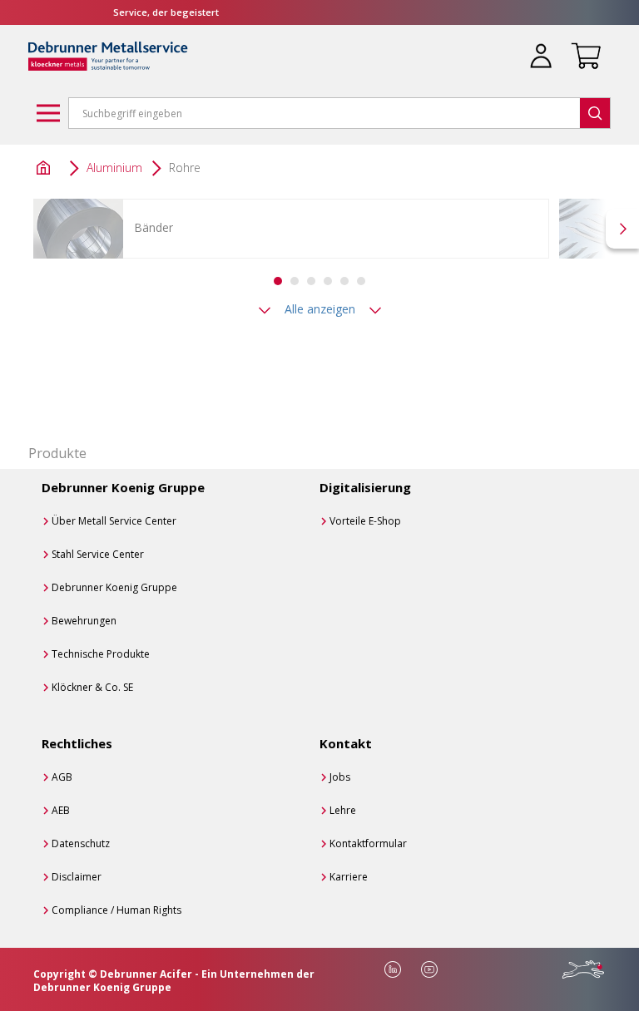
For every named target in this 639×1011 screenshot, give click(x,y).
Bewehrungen (84, 621)
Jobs (339, 777)
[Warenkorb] (582, 46)
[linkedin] (393, 969)
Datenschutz (81, 843)
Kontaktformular (368, 843)
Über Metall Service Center (114, 521)
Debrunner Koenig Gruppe (114, 587)
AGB (62, 777)
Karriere (348, 877)
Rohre (185, 167)
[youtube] (429, 969)
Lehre (342, 810)
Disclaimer (77, 877)
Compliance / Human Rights (116, 910)
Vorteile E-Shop (365, 521)
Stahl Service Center (98, 554)
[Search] (595, 113)
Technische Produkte (101, 654)
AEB (61, 810)
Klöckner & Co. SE (92, 687)
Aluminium (114, 167)
